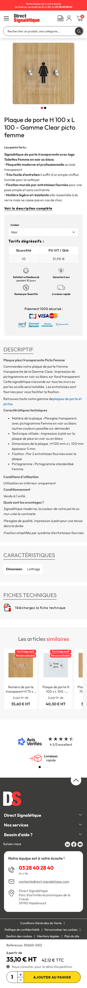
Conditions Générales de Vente (41, 923)
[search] (79, 31)
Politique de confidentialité (22, 930)
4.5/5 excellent (61, 744)
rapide (51, 758)
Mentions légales (48, 936)
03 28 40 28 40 (36, 868)
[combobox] (43, 232)
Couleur (15, 224)
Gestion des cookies (19, 936)
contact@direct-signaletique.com (44, 882)
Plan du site (71, 936)
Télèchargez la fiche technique (40, 608)
